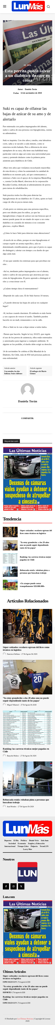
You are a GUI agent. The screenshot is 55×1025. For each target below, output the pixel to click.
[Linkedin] (37, 425)
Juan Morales (11, 806)
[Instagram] (13, 886)
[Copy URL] (44, 425)
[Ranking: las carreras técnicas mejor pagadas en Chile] (10, 558)
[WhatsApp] (31, 425)
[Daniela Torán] (27, 390)
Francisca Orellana (13, 654)
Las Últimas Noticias (25, 1019)
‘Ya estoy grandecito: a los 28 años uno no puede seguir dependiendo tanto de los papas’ (34, 545)
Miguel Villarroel (13, 705)
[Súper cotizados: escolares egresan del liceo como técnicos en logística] (10, 532)
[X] (18, 425)
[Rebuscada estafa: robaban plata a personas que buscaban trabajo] (10, 572)
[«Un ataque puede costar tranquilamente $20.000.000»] (10, 585)
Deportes (7, 992)
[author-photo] (4, 654)
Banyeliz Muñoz (13, 756)
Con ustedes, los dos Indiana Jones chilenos (13, 372)
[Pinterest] (24, 425)
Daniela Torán (31, 89)
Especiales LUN (10, 982)
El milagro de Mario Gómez (38, 372)
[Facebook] (11, 425)
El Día (27, 65)
